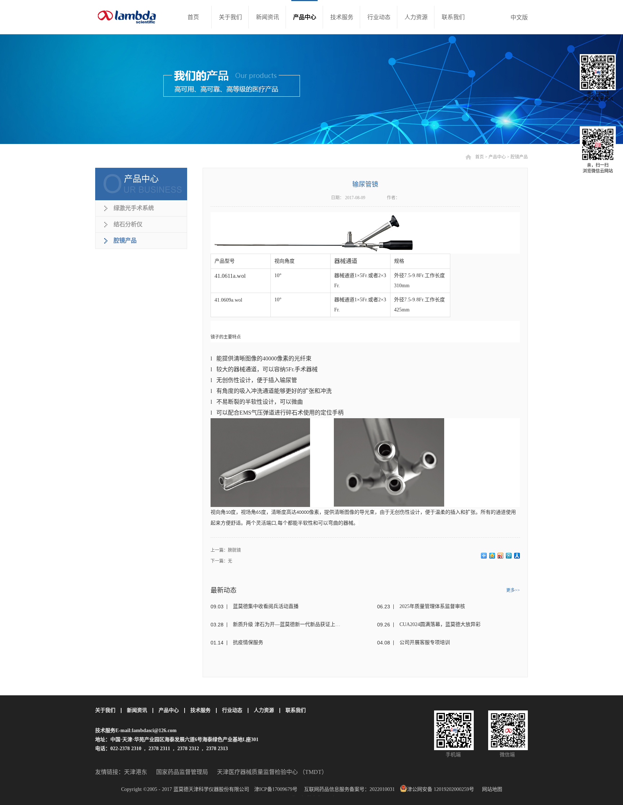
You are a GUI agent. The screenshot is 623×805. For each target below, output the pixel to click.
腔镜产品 (519, 156)
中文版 (519, 17)
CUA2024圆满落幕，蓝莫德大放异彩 (440, 624)
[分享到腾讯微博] (509, 556)
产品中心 (497, 156)
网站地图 (490, 789)
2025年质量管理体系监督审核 (432, 606)
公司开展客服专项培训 (424, 642)
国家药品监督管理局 (182, 772)
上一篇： (226, 550)
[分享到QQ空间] (492, 556)
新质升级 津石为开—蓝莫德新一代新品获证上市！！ (288, 624)
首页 (193, 17)
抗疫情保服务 (248, 642)
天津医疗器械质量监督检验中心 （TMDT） (272, 772)
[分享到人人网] (517, 556)
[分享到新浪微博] (501, 556)
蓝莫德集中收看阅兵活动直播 (266, 606)
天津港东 (135, 772)
